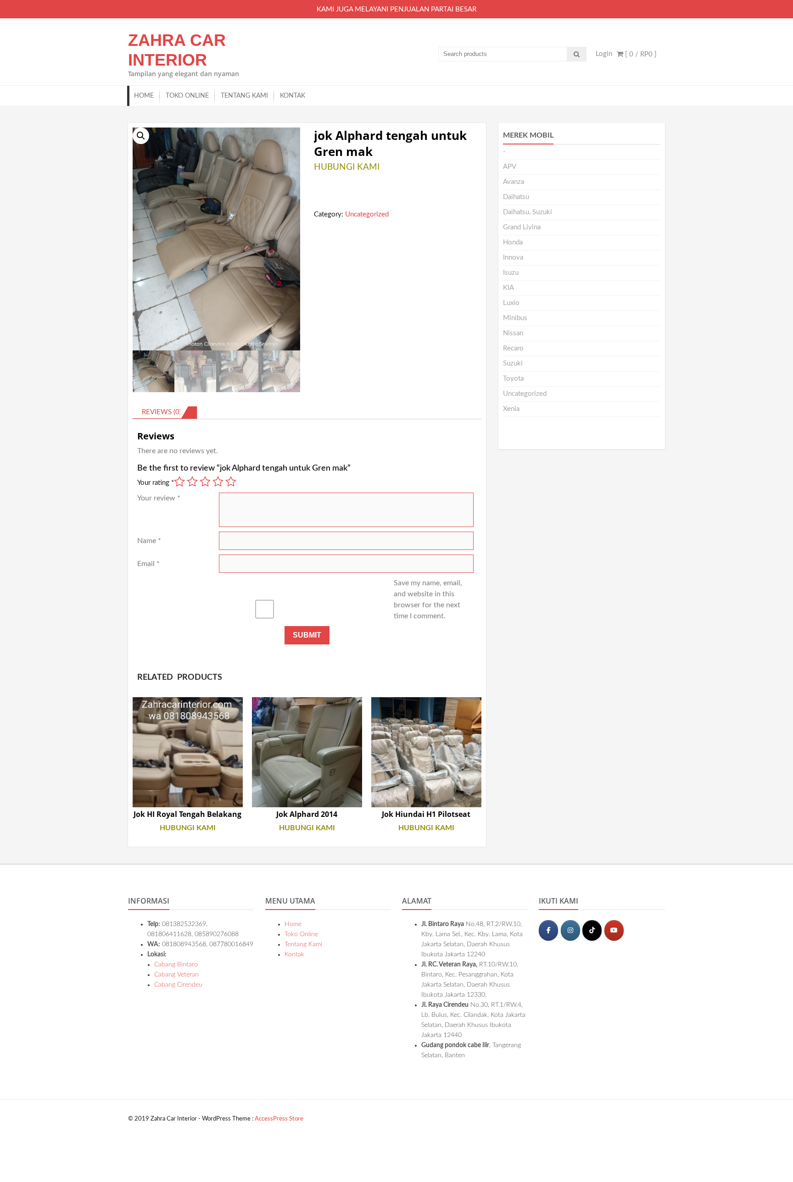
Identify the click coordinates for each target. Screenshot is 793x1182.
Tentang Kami (244, 96)
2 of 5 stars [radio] (192, 481)
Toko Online (187, 96)
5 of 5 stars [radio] (230, 481)
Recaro (513, 348)
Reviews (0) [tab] (161, 412)
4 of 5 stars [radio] (217, 481)
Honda (513, 242)
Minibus (515, 318)
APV (509, 166)
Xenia (511, 408)
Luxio (511, 303)
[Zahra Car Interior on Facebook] (548, 930)
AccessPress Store (279, 1119)
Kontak (292, 96)
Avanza (513, 181)
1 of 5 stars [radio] (179, 481)
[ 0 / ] (640, 54)
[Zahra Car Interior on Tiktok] (592, 930)
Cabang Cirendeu (178, 985)
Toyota (513, 378)
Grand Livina (522, 227)
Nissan (513, 333)
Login (604, 53)
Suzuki (513, 363)
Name (149, 540)
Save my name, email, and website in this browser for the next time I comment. (428, 599)
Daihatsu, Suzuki (527, 212)
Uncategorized (367, 214)
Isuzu (511, 272)
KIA (508, 287)
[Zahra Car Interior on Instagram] (570, 930)
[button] (141, 136)
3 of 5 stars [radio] (205, 481)
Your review (158, 498)
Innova (513, 257)
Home (144, 96)
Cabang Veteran (176, 974)
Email (148, 563)
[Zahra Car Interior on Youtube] (614, 930)
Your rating (155, 482)
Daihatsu (516, 197)
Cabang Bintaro (176, 964)
